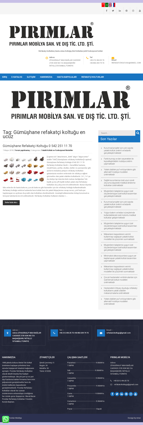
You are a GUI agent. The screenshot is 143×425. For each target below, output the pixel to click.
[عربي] (107, 5)
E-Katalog (16, 77)
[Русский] (113, 5)
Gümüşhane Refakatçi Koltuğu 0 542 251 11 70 (37, 146)
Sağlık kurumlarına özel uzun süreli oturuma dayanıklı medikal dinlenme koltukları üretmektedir (119, 182)
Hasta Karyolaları (67, 77)
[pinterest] (125, 10)
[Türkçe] (103, 5)
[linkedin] (119, 10)
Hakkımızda (46, 77)
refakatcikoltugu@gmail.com (126, 63)
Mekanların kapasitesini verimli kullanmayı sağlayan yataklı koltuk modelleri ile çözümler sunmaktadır (119, 236)
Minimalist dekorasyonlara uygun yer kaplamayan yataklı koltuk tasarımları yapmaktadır (120, 258)
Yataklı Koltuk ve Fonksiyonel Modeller (57, 150)
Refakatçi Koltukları (92, 77)
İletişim (31, 77)
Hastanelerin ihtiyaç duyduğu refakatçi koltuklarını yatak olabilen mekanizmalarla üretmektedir (120, 290)
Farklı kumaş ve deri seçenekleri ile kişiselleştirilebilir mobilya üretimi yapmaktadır (119, 161)
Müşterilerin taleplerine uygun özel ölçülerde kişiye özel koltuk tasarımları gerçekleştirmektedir (120, 193)
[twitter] (112, 10)
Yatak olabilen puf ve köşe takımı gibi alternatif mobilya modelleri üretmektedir (120, 172)
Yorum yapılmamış (22, 150)
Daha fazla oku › (11, 202)
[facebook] (105, 10)
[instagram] (132, 10)
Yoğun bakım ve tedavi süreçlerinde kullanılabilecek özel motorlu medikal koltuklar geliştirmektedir (120, 215)
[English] (110, 5)
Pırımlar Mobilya (15, 418)
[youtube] (139, 10)
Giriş (4, 77)
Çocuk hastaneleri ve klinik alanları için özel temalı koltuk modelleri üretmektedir (120, 279)
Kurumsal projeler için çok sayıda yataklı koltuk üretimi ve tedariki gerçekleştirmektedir (118, 150)
